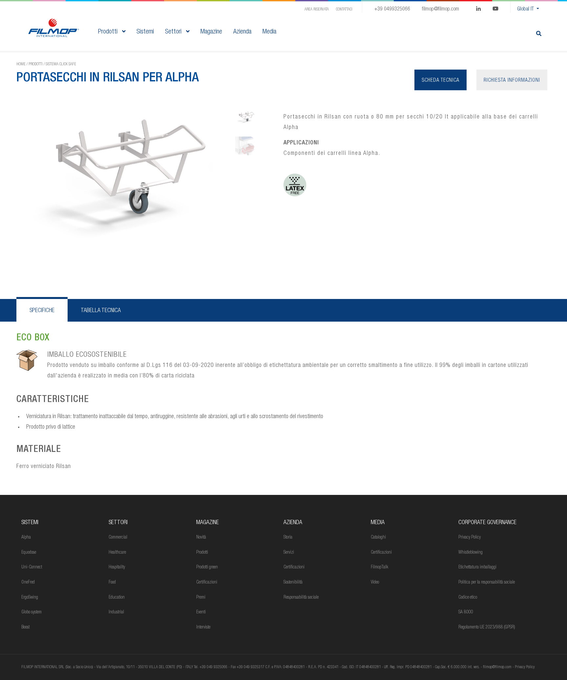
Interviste (203, 627)
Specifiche (42, 311)
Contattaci (344, 9)
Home (21, 64)
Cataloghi (378, 537)
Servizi (289, 552)
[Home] (53, 28)
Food (112, 582)
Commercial (118, 537)
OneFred (28, 582)
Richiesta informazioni (512, 80)
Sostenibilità (293, 582)
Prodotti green (207, 567)
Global (525, 9)
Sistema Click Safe (61, 64)
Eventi (201, 612)
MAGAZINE (207, 523)
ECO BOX (33, 338)
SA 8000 (465, 612)
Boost (25, 627)
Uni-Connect (31, 567)
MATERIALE (38, 450)
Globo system (31, 612)
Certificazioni (206, 582)
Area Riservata (316, 9)
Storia (288, 537)
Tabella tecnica (101, 311)
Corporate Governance (487, 523)
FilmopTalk (379, 567)
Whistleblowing (470, 552)
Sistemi (29, 523)
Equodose (28, 552)
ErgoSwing (29, 597)
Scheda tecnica (440, 80)
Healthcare (117, 552)
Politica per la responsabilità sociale (486, 582)
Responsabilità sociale (301, 597)
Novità (201, 537)
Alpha (26, 537)
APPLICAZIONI (301, 143)
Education (117, 597)
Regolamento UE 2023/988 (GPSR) (486, 627)
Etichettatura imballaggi (477, 567)
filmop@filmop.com (440, 9)
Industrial (116, 612)
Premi (200, 597)
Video (375, 582)
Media (378, 523)
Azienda (293, 523)
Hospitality (117, 567)
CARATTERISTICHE (52, 400)
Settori (174, 32)
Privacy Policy (469, 537)
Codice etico (467, 597)
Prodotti (108, 32)
